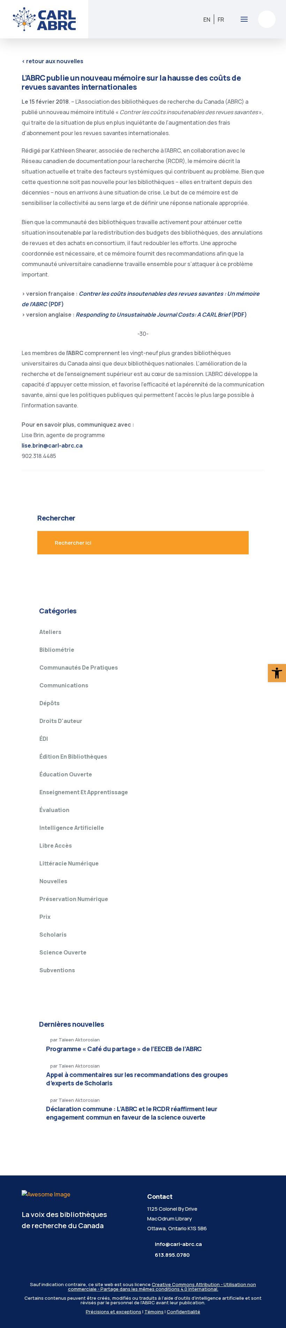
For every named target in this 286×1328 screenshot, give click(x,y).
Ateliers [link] (50, 632)
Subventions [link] (57, 970)
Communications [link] (63, 685)
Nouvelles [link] (53, 881)
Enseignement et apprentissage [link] (83, 792)
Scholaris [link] (53, 934)
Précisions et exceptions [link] (113, 1311)
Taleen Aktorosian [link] (79, 1039)
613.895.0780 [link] (172, 1255)
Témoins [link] (154, 1311)
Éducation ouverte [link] (65, 774)
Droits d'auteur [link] (60, 721)
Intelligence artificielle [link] (71, 828)
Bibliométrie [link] (56, 650)
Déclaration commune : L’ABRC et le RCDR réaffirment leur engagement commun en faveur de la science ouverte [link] (131, 1113)
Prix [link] (45, 917)
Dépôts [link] (49, 703)
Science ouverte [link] (62, 952)
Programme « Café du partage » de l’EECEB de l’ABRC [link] (124, 1049)
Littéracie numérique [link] (69, 863)
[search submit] (228, 543)
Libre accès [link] (55, 845)
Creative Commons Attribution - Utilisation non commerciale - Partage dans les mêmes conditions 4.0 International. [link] (162, 1286)
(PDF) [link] (161, 314)
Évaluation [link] (54, 810)
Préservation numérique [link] (73, 899)
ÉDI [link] (43, 739)
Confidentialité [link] (183, 1311)
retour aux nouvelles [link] (52, 61)
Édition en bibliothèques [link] (73, 756)
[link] (277, 673)
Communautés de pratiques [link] (78, 667)
